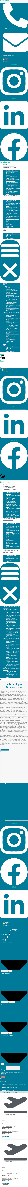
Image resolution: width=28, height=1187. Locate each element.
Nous (4, 230)
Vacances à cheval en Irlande (11, 205)
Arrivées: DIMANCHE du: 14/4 (10, 1173)
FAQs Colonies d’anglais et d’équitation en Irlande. (12, 516)
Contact (8, 561)
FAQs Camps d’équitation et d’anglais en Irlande (13, 1084)
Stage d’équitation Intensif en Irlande (13, 506)
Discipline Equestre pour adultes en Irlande (11, 313)
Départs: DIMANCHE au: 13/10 (10, 1178)
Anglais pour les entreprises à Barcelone (12, 234)
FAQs (7, 194)
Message (3, 1070)
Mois (2, 1004)
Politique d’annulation (6, 1081)
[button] (10, 260)
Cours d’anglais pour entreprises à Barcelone (12, 556)
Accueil (5, 164)
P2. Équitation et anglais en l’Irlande (12, 174)
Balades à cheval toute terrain (11, 541)
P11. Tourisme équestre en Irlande (12, 219)
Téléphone (4, 937)
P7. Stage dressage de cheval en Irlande (11, 177)
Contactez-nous (10, 238)
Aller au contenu (4, 0)
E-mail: (3, 939)
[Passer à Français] (6, 61)
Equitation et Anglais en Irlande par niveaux (11, 500)
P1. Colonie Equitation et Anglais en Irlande (12, 171)
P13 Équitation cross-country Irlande (11, 225)
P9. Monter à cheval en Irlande (11, 214)
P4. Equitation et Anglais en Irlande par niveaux (12, 180)
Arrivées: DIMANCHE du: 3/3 (10, 1126)
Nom (3, 1120)
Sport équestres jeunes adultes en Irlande (11, 208)
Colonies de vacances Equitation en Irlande (11, 607)
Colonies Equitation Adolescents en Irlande (11, 285)
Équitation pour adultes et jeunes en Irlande (11, 669)
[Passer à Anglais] (5, 59)
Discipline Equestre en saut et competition (12, 531)
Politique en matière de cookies (8, 1087)
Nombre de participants (7, 1035)
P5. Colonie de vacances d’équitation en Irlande (12, 183)
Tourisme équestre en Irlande (11, 538)
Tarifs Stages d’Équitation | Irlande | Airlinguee (12, 191)
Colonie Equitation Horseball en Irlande (13, 189)
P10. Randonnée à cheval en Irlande (12, 216)
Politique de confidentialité (7, 1090)
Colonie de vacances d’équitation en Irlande (11, 503)
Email (4, 1123)
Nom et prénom (5, 934)
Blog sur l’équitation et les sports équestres (12, 559)
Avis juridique (3, 1078)
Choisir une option (5, 973)
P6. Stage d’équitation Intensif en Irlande (11, 186)
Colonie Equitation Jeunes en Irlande (12, 493)
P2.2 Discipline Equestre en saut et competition (12, 211)
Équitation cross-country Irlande (12, 544)
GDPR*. (4, 1075)
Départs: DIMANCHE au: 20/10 (10, 1131)
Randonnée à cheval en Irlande (11, 535)
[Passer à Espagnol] (6, 58)
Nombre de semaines (6, 942)
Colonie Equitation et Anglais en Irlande (13, 496)
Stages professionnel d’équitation (11, 201)
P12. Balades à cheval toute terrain (13, 222)
